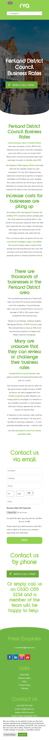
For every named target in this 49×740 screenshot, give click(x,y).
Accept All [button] (22, 735)
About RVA (24, 674)
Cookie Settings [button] (9, 735)
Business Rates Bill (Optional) (19, 508)
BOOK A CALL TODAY (23, 85)
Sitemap (24, 688)
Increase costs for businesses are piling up (24, 201)
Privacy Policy (24, 685)
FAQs (24, 681)
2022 (27, 312)
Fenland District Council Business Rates (24, 132)
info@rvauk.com (27, 709)
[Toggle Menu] (10, 3)
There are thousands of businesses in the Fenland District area (24, 282)
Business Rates (24, 678)
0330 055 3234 (26, 705)
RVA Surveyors (24, 6)
